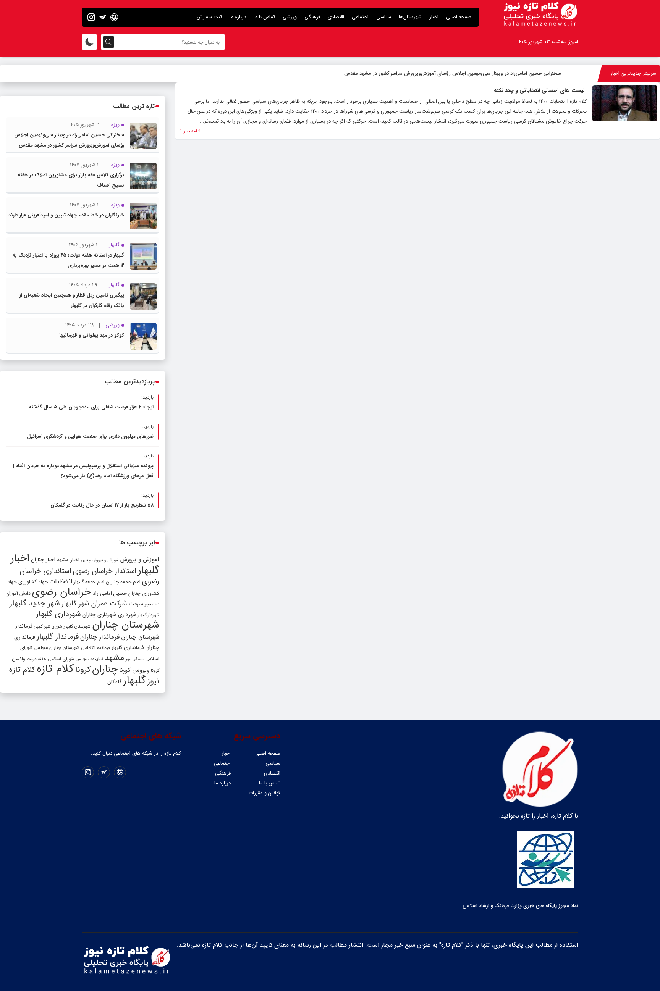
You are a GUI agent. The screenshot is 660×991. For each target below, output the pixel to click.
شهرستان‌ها (410, 17)
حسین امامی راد (110, 593)
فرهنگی (312, 17)
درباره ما (238, 17)
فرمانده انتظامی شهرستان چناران (79, 647)
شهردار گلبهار (148, 615)
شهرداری (127, 614)
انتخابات (60, 581)
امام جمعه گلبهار (89, 582)
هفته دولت (36, 658)
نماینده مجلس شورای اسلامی (75, 658)
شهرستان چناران (125, 625)
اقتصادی (336, 17)
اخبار (433, 17)
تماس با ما (264, 17)
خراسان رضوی (61, 592)
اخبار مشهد (68, 560)
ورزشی (290, 17)
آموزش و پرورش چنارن (100, 560)
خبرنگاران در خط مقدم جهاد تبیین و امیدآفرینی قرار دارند (66, 215)
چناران (105, 669)
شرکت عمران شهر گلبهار (94, 603)
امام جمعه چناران (123, 582)
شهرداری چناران (99, 614)
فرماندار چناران (100, 637)
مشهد (114, 657)
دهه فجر (152, 604)
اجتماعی (360, 17)
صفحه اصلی (458, 17)
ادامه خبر (191, 131)
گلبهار (134, 680)
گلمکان (114, 682)
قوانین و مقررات (264, 793)
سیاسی (383, 17)
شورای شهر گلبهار (48, 626)
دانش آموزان (18, 593)
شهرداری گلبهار (58, 614)
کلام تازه (55, 669)
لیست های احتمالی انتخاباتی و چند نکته (539, 90)
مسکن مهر (135, 658)
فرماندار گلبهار (58, 637)
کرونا (83, 669)
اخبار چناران (43, 560)
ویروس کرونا (134, 670)
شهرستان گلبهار (77, 626)
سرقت (135, 603)
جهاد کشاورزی (33, 582)
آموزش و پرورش (139, 559)
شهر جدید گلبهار (35, 603)
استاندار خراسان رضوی (104, 571)
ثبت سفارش (209, 17)
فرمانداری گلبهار (128, 648)
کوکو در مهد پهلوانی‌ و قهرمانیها (91, 335)
